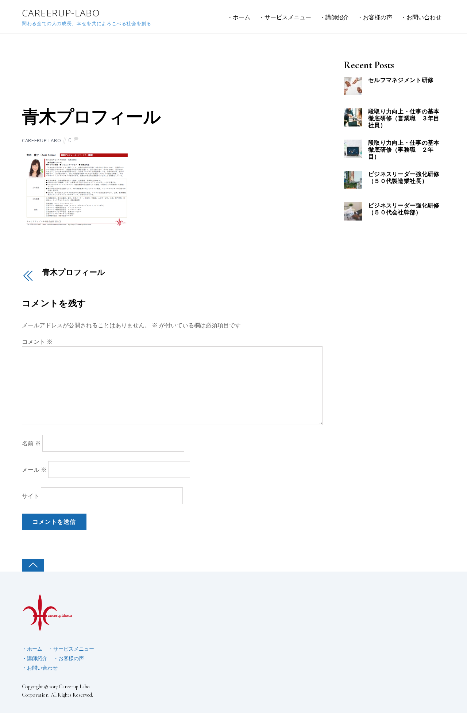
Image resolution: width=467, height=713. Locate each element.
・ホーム (238, 17)
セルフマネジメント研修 (401, 80)
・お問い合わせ (421, 17)
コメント (37, 342)
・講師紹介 (334, 17)
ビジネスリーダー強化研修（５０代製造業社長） (404, 178)
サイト (30, 496)
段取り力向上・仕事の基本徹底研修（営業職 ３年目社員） (404, 118)
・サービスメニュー (285, 17)
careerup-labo (41, 140)
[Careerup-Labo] (48, 628)
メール (34, 469)
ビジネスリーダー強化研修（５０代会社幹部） (404, 209)
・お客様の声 (374, 17)
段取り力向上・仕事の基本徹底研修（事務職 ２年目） (404, 150)
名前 (31, 443)
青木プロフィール (91, 117)
